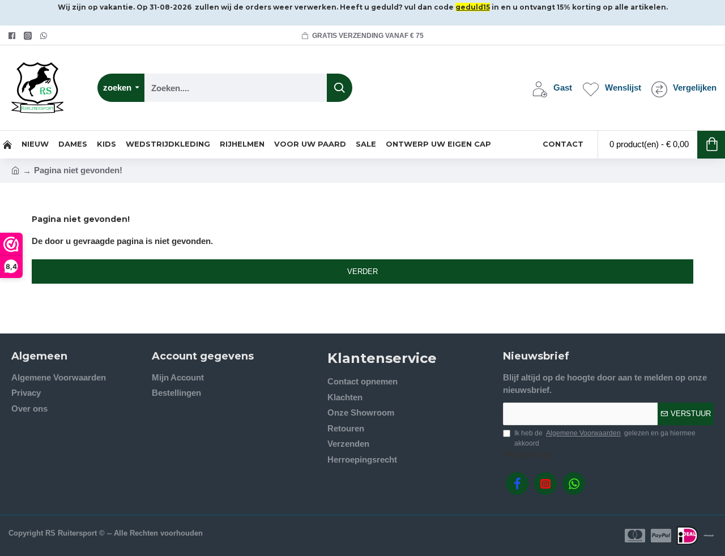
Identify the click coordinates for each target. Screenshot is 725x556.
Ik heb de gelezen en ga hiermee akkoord (605, 438)
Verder (362, 271)
